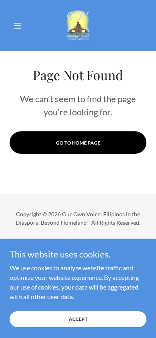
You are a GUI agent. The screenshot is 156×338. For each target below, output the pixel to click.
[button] (20, 26)
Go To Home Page (78, 143)
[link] (78, 26)
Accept (78, 319)
